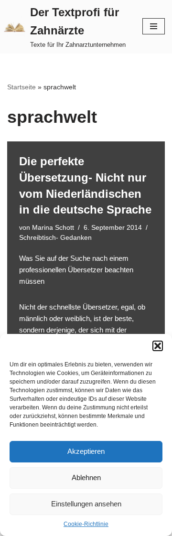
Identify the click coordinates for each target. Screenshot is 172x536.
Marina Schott (53, 227)
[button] (157, 346)
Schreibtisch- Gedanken (55, 237)
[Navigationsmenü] (153, 26)
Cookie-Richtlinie (86, 524)
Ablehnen (86, 477)
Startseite (21, 87)
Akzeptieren (86, 451)
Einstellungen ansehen (86, 504)
